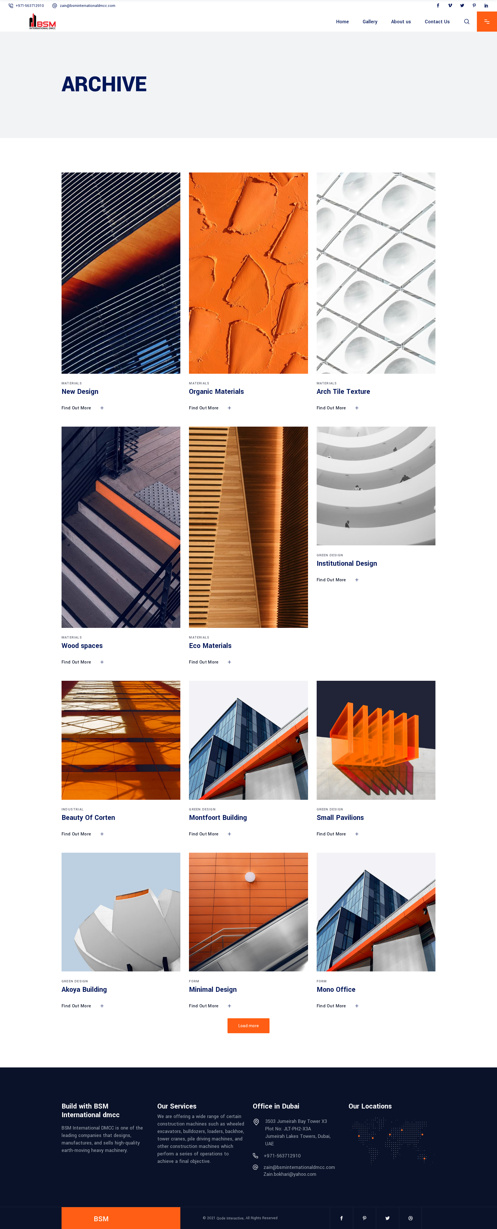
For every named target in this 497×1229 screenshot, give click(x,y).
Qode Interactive (230, 1218)
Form (194, 981)
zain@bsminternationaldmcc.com (87, 5)
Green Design (330, 555)
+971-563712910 (30, 5)
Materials (72, 383)
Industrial (73, 809)
